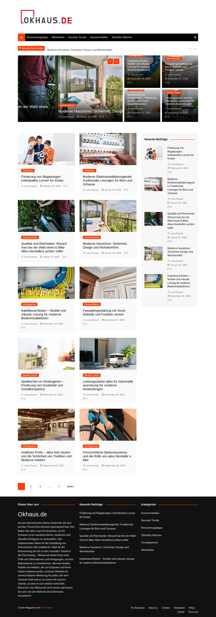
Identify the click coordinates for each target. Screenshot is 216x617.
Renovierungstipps (37, 37)
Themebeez (47, 607)
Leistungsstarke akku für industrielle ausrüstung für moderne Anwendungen (179, 101)
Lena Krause (30, 116)
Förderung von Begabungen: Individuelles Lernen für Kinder (107, 515)
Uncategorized (135, 55)
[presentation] (190, 48)
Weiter (70, 486)
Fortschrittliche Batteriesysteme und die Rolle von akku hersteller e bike (107, 456)
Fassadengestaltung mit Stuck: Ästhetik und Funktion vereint (178, 67)
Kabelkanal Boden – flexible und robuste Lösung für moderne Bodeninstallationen (43, 314)
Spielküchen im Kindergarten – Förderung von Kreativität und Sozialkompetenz (42, 385)
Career (181, 612)
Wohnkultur (58, 37)
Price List (193, 612)
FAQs (192, 608)
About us (153, 608)
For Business (138, 608)
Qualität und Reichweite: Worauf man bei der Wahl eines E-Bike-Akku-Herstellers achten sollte (44, 247)
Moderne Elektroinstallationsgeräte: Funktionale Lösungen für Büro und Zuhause (107, 180)
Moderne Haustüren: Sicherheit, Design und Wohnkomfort (79, 48)
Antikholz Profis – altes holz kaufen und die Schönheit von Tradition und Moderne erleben (46, 456)
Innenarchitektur (99, 37)
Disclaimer (179, 608)
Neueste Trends (77, 37)
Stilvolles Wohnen (122, 37)
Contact (166, 608)
